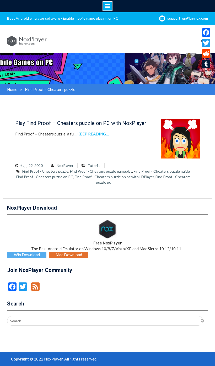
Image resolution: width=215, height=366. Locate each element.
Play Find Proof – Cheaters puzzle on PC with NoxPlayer (80, 123)
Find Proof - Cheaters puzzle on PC (44, 176)
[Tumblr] (206, 64)
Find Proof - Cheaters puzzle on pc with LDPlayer (114, 176)
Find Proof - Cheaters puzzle (45, 171)
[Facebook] (206, 32)
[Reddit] (206, 53)
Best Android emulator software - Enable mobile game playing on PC (62, 18)
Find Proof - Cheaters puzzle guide (162, 171)
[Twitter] (206, 43)
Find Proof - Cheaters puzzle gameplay (101, 171)
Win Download (27, 254)
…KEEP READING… (91, 134)
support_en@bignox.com (187, 18)
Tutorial (94, 165)
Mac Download (69, 254)
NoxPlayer (65, 165)
